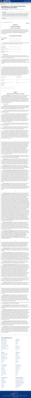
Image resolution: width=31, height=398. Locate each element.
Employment (3, 356)
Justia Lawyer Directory (19, 380)
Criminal (17, 342)
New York (17, 372)
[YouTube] (12, 393)
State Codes (17, 367)
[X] (18, 393)
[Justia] (7, 1)
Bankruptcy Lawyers (4, 340)
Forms (3, 3)
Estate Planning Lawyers (5, 346)
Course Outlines (18, 357)
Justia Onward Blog (18, 385)
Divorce (17, 343)
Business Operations (4, 354)
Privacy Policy (25, 395)
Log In (25, 1)
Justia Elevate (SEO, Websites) (20, 382)
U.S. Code (2, 367)
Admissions (17, 354)
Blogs (16, 360)
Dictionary (17, 353)
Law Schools (18, 352)
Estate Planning (18, 346)
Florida (17, 371)
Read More (4, 18)
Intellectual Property (4, 357)
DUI (16, 344)
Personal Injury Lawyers (5, 348)
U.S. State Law (18, 364)
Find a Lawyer (3, 339)
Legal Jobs (2, 378)
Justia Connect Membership (20, 378)
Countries (2, 386)
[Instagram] (14, 393)
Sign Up (29, 1)
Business (2, 352)
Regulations (3, 368)
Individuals (17, 339)
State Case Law (18, 368)
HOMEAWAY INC (13, 3)
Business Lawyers (4, 342)
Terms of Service (20, 395)
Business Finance (11, 9)
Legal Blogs (3, 380)
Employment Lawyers (4, 344)
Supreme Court (3, 370)
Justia (1, 3)
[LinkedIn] (11, 393)
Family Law (17, 347)
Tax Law (2, 361)
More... (2, 350)
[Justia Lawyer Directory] (19, 393)
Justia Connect (5, 395)
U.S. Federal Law (4, 364)
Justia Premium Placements (20, 381)
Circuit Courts (3, 371)
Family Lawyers (3, 347)
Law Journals (17, 358)
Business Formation (4, 353)
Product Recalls (3, 382)
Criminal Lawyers (3, 343)
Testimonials (17, 386)
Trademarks (3, 385)
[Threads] (16, 393)
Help (16, 395)
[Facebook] (13, 393)
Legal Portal (10, 395)
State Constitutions (18, 366)
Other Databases (4, 377)
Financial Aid (17, 356)
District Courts (3, 372)
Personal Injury (18, 348)
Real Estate (3, 360)
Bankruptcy (17, 340)
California (17, 370)
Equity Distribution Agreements (19, 9)
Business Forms (3, 381)
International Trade (4, 358)
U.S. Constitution (3, 366)
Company (13, 395)
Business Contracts (7, 3)
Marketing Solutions (19, 377)
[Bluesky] (17, 393)
